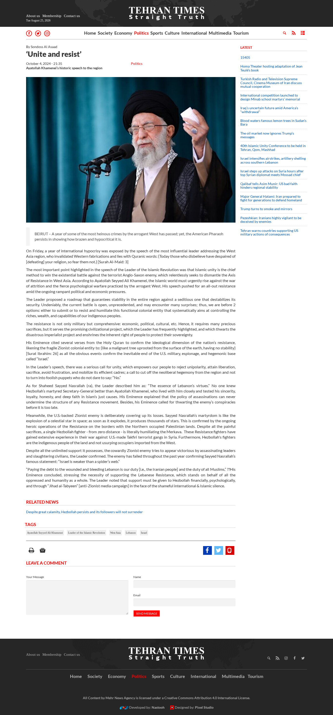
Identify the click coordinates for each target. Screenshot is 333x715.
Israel (144, 532)
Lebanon (131, 532)
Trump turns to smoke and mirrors (266, 209)
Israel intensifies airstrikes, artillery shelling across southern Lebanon (273, 160)
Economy (123, 33)
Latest (246, 47)
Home (90, 33)
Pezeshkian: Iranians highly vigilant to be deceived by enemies (270, 220)
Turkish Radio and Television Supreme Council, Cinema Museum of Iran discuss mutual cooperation (271, 82)
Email (136, 595)
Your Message (35, 577)
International (194, 33)
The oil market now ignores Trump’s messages (267, 135)
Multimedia (220, 33)
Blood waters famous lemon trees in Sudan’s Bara (273, 122)
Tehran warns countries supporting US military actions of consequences (269, 232)
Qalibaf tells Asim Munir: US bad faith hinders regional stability (268, 185)
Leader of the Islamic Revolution (86, 532)
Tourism (241, 33)
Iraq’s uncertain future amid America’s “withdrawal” (269, 110)
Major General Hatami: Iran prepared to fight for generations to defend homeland (271, 198)
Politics (141, 33)
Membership (51, 16)
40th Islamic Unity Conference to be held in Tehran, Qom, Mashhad (273, 147)
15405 (245, 57)
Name (137, 577)
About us (33, 16)
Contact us (72, 16)
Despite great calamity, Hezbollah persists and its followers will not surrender (84, 512)
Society (105, 33)
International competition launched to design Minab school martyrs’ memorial (270, 97)
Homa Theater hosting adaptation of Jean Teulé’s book (271, 68)
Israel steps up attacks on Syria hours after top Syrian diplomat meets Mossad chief (272, 173)
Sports (156, 33)
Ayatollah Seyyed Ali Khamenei (45, 532)
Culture (172, 33)
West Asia (115, 532)
